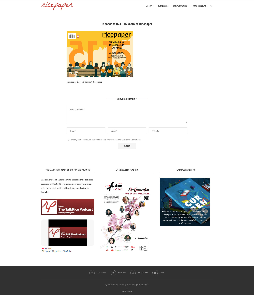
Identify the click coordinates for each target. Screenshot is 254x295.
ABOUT (149, 6)
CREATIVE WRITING (180, 6)
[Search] (211, 6)
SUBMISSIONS (163, 6)
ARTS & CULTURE (199, 6)
